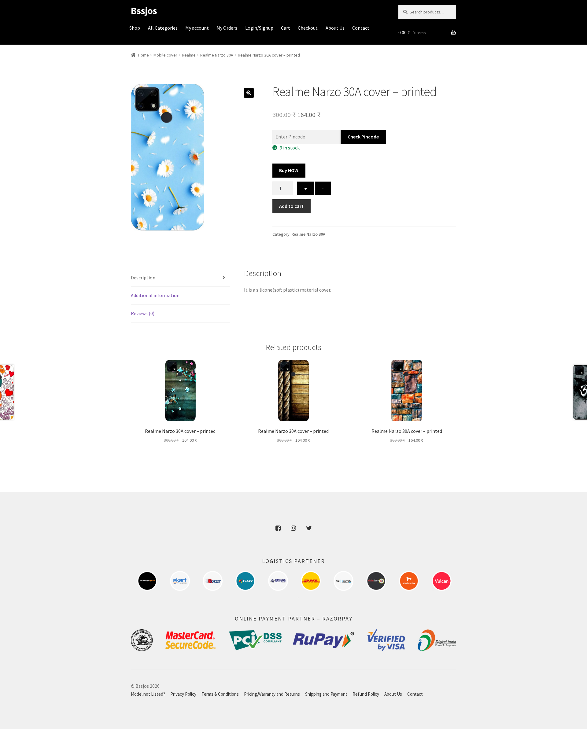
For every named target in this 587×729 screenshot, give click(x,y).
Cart (285, 28)
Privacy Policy (183, 694)
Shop (134, 28)
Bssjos (144, 11)
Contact (360, 28)
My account (197, 28)
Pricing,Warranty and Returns (272, 694)
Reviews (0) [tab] (142, 313)
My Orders (226, 28)
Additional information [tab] (155, 295)
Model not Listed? (148, 694)
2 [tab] (298, 598)
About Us (335, 28)
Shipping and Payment (326, 694)
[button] (249, 93)
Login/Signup (259, 28)
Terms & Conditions (220, 694)
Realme (189, 55)
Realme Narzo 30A (216, 55)
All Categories (163, 28)
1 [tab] (289, 598)
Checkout (308, 28)
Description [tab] (143, 277)
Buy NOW (288, 170)
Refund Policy (366, 694)
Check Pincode (363, 137)
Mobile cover (165, 55)
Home (143, 55)
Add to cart (291, 206)
